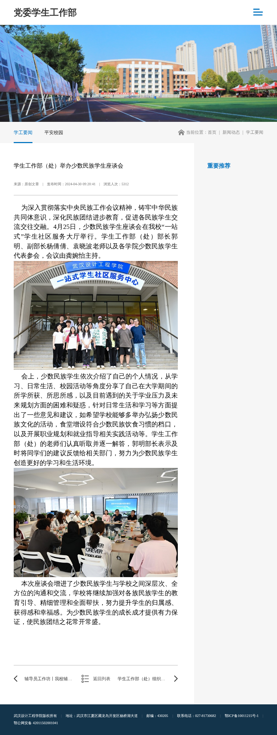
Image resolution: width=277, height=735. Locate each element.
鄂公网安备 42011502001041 (36, 723)
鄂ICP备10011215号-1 (242, 716)
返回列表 (101, 678)
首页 (212, 132)
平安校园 (53, 132)
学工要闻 (23, 132)
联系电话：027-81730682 (196, 716)
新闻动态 (231, 132)
